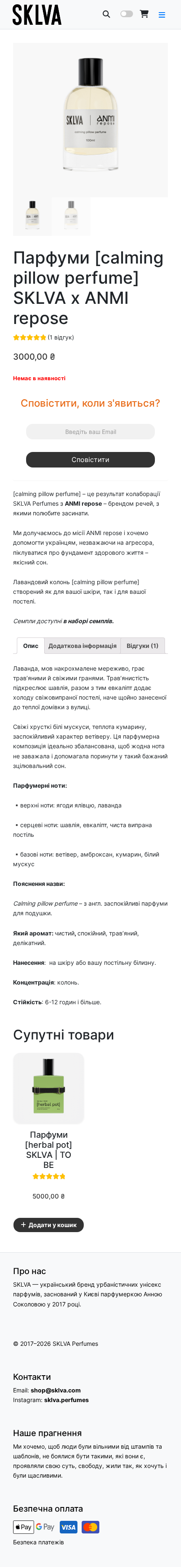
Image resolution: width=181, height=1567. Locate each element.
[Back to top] (165, 1545)
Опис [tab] (30, 645)
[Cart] (144, 14)
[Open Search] (106, 14)
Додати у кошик (53, 1224)
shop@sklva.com (56, 1390)
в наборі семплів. (88, 620)
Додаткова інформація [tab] (82, 645)
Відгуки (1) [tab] (143, 645)
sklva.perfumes (66, 1399)
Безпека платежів (38, 1542)
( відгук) (61, 337)
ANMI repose (83, 503)
